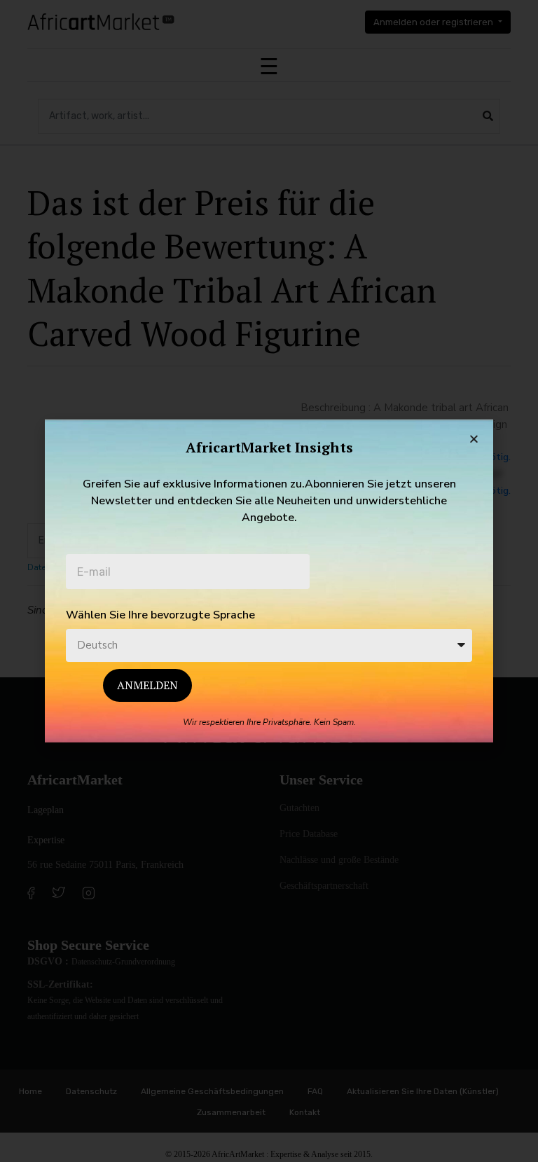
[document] (269, 581)
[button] (474, 439)
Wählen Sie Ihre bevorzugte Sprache (160, 615)
